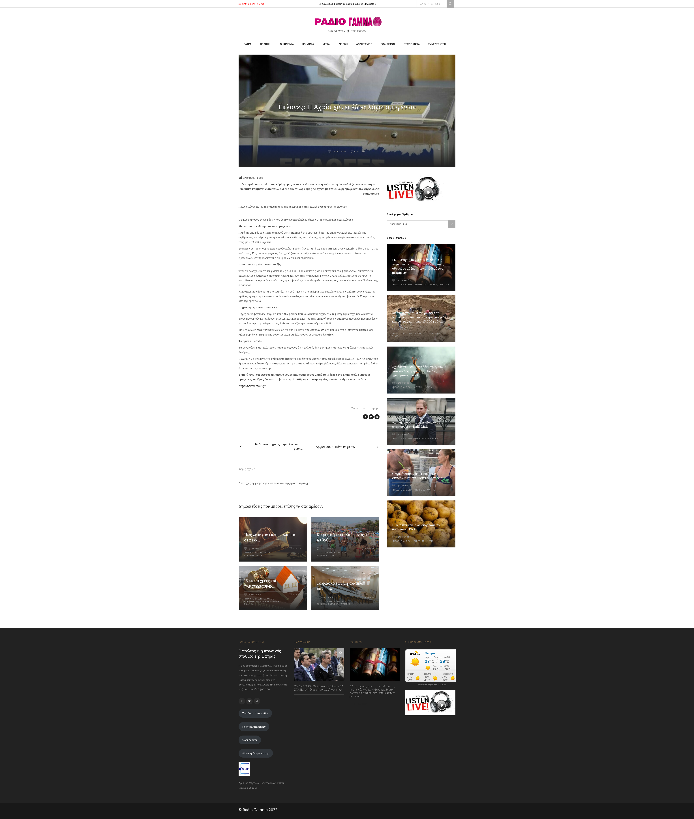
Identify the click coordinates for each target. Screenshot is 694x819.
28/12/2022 (339, 151)
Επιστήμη (342, 553)
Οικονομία (273, 601)
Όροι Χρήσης (249, 739)
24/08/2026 (403, 280)
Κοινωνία (249, 601)
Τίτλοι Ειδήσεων (253, 553)
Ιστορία (268, 553)
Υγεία (259, 555)
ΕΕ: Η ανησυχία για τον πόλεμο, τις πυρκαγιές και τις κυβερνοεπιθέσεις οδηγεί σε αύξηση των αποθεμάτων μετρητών (418, 266)
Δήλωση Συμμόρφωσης (255, 753)
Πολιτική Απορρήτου (254, 726)
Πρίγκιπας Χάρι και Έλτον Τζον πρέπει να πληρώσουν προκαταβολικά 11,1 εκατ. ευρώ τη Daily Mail (419, 422)
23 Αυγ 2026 (253, 549)
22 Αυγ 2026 (326, 549)
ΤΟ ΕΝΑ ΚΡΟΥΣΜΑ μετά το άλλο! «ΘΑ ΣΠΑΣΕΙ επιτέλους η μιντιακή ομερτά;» (319, 688)
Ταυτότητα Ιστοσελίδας (255, 713)
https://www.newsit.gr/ (252, 386)
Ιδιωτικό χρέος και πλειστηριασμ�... (260, 583)
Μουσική (419, 387)
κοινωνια (249, 555)
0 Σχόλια (360, 151)
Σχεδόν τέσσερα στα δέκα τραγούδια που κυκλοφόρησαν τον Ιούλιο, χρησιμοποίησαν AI (419, 371)
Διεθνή (418, 284)
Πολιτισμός (441, 333)
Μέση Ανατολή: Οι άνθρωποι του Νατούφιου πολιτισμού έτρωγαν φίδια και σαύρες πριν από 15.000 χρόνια (419, 317)
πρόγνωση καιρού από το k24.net (432, 685)
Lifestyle (420, 438)
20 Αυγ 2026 (253, 595)
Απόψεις (269, 599)
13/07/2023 (304, 697)
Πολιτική (249, 604)
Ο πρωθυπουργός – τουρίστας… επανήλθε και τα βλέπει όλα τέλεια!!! (419, 476)
